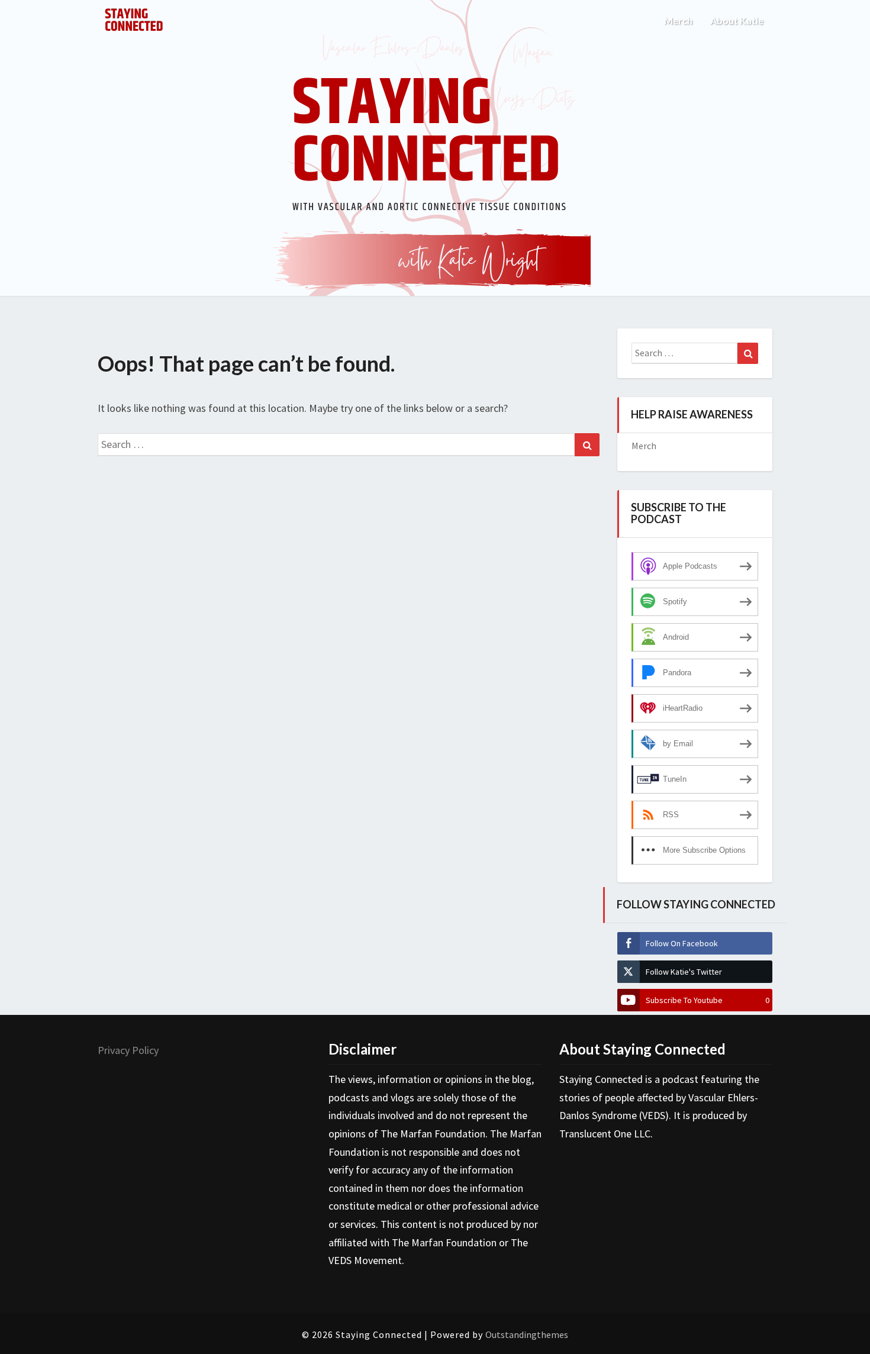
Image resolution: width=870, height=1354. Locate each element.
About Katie (736, 20)
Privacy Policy (128, 1050)
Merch (678, 20)
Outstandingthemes (526, 1334)
